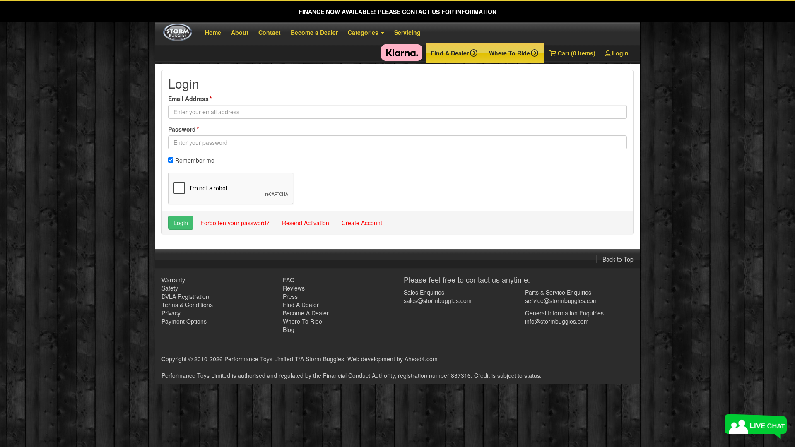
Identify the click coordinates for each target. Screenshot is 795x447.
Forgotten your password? (235, 223)
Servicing (407, 32)
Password (182, 129)
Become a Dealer (314, 32)
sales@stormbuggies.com (438, 300)
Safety (169, 288)
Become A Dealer (306, 313)
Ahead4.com (421, 359)
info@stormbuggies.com (557, 321)
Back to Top (618, 259)
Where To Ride (302, 321)
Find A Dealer (301, 304)
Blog (288, 329)
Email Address (188, 98)
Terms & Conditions (187, 304)
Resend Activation (305, 223)
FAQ (288, 280)
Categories (364, 32)
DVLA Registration (185, 296)
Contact (269, 32)
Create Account (362, 223)
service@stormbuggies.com (561, 300)
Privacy (171, 313)
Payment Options (184, 321)
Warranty (173, 280)
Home (213, 32)
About (239, 32)
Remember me (194, 160)
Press (290, 296)
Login (619, 53)
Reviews (294, 288)
